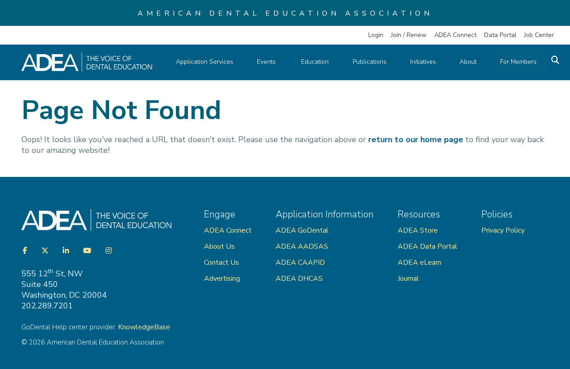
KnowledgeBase (144, 327)
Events (267, 61)
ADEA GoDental (302, 230)
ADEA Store (418, 230)
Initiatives (423, 61)
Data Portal (500, 35)
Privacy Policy (503, 230)
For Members (518, 61)
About (468, 61)
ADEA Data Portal (427, 246)
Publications (370, 61)
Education (315, 61)
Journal (408, 278)
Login (375, 35)
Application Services (204, 61)
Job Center (539, 35)
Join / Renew (409, 35)
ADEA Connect (455, 35)
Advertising (223, 278)
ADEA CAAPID (300, 262)
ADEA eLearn (419, 262)
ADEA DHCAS (299, 278)
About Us (219, 246)
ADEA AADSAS (302, 246)
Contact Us (221, 262)
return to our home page (415, 139)
